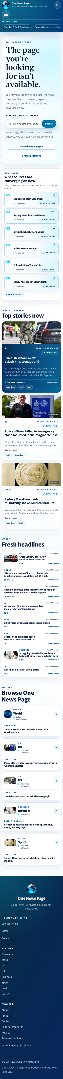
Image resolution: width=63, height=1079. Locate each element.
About (5, 1010)
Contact (6, 1021)
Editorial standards (12, 1027)
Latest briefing (10, 924)
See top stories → (14, 294)
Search (49, 124)
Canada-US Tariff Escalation (17, 27)
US (20, 780)
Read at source (53, 563)
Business (24, 811)
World (17, 713)
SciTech (6, 994)
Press (5, 1016)
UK (20, 747)
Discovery (7, 954)
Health (5, 988)
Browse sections (31, 156)
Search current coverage (22, 115)
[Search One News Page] (57, 5)
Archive (6, 938)
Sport (22, 842)
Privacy (6, 1032)
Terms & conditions (13, 1038)
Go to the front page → (31, 146)
